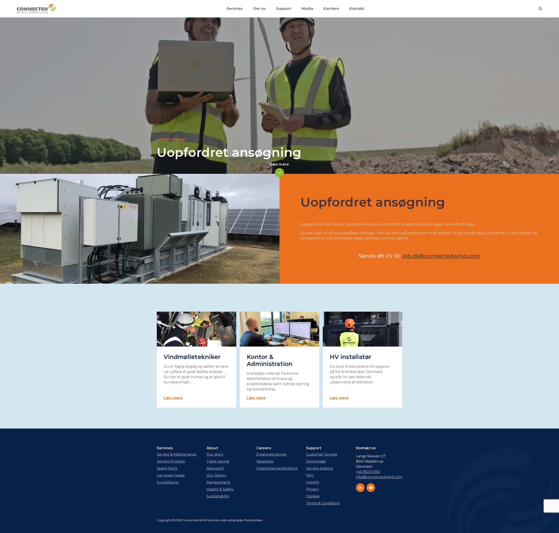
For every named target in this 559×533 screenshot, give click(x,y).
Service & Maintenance (177, 454)
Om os (259, 9)
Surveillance (168, 482)
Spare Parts (167, 468)
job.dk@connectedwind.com (441, 256)
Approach (215, 468)
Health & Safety (220, 489)
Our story (215, 454)
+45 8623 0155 (368, 472)
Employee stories (271, 454)
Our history (216, 475)
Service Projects (171, 461)
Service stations (319, 468)
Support (283, 9)
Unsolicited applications (276, 468)
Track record (218, 461)
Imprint (312, 482)
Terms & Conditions (323, 503)
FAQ (310, 475)
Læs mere (173, 398)
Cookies (312, 496)
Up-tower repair (171, 475)
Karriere (331, 9)
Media (307, 9)
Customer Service (321, 454)
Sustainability (218, 496)
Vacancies (264, 461)
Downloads (316, 461)
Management (218, 482)
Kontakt (356, 9)
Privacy (312, 489)
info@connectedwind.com (379, 477)
